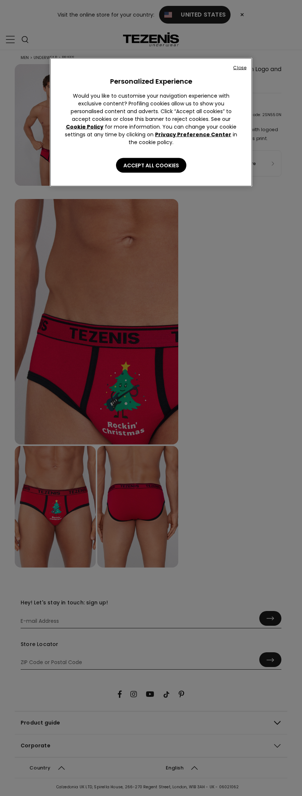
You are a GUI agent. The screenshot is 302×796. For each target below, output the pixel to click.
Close (239, 67)
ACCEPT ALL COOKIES (151, 165)
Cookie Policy (84, 126)
